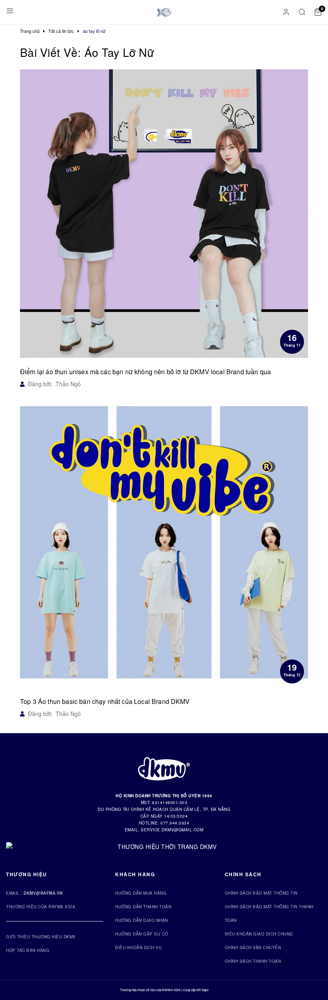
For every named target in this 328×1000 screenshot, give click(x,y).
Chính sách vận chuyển (253, 947)
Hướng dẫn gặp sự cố (141, 934)
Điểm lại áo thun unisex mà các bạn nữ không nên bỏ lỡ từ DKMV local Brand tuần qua (145, 371)
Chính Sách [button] (243, 874)
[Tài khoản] (286, 12)
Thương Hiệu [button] (26, 874)
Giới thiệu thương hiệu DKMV (41, 937)
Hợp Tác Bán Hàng (27, 950)
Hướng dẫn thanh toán (143, 906)
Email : (34, 893)
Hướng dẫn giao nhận (141, 920)
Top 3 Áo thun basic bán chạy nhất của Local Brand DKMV (105, 701)
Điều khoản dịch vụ (138, 947)
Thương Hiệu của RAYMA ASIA (40, 906)
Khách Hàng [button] (135, 874)
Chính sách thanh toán (253, 961)
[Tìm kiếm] (302, 12)
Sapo (205, 990)
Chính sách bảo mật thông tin (261, 893)
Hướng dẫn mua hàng (140, 893)
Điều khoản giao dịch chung (259, 934)
